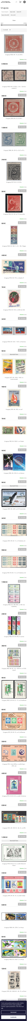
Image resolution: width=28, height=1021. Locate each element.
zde (2, 1008)
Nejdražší (19, 12)
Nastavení (13, 1012)
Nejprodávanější (5, 15)
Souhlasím (13, 1017)
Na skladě (6, 30)
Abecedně (13, 15)
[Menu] (24, 1)
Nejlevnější (12, 12)
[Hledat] (16, 1)
